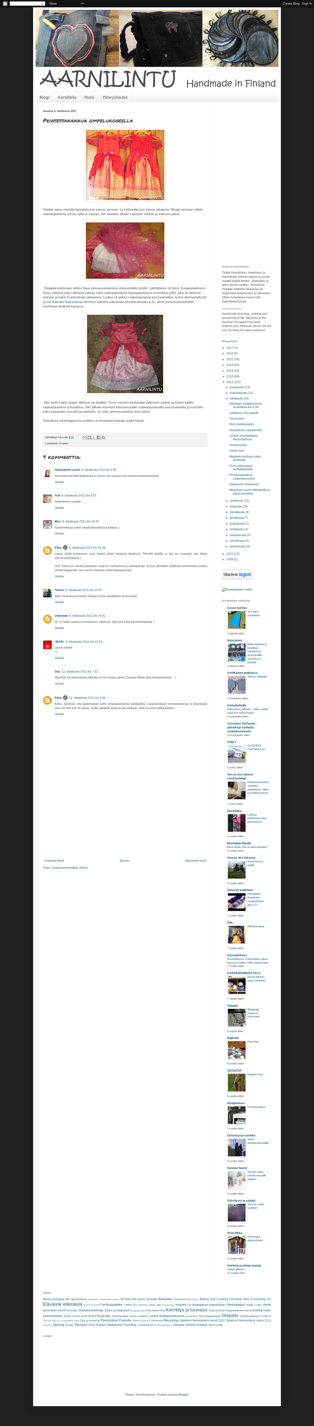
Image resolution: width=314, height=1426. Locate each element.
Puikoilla (125, 1320)
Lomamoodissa (257, 1106)
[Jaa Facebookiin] (98, 437)
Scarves (47, 1325)
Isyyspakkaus (237, 955)
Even (87, 1305)
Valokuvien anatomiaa (244, 484)
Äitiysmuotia (215, 1324)
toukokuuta (237, 523)
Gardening (168, 1305)
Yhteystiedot (115, 97)
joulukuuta (237, 387)
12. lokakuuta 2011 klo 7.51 (80, 671)
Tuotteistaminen (163, 1325)
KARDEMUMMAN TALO (243, 973)
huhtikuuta (237, 529)
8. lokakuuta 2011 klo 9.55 (79, 495)
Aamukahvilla (236, 705)
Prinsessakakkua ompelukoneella (242, 476)
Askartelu (165, 1299)
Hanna (59, 590)
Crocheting (258, 1299)
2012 (230, 376)
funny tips (155, 1304)
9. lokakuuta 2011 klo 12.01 (84, 641)
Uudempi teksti (54, 860)
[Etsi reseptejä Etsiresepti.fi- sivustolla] (237, 589)
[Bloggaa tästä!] (89, 437)
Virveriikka (234, 1233)
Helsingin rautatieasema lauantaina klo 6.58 (245, 405)
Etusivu (125, 860)
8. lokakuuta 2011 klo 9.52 (98, 469)
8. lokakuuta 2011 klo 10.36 (87, 547)
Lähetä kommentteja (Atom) (69, 868)
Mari (58, 521)
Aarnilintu (67, 97)
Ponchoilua (109, 1320)
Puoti (89, 97)
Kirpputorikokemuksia (239, 1310)
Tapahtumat (114, 1325)
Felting (128, 1304)
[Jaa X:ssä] (94, 437)
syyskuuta (237, 500)
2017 (230, 348)
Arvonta (151, 1299)
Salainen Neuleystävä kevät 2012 (202, 1320)
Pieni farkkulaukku (241, 424)
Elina (58, 547)
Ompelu (63, 443)
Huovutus (72, 1310)
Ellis (230, 922)
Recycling (171, 1320)
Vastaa (59, 482)
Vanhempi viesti (195, 860)
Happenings (217, 1304)
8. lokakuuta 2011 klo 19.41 (87, 615)
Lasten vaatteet (138, 1316)
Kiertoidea (234, 811)
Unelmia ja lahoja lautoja (244, 1265)
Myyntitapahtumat (209, 1316)
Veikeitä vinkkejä (196, 1325)
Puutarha (144, 1320)
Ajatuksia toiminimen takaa (103, 1299)
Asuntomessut (182, 1299)
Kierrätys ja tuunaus (187, 1309)
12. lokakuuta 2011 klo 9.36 (87, 698)
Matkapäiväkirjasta (171, 1316)
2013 (230, 371)
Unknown (61, 615)
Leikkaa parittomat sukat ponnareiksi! (257, 818)
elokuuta (236, 506)
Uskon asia (236, 450)
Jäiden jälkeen (235, 1269)
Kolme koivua (72, 1316)
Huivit (61, 1310)
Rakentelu (157, 1320)
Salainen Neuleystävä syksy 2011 (248, 1320)
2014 (230, 365)
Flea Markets (140, 1305)
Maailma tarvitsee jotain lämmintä (245, 458)
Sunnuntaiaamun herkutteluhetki (241, 467)
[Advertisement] (125, 822)
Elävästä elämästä (62, 1304)
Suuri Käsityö (97, 1325)
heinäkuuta (238, 512)
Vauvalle (178, 1325)
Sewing (58, 1325)
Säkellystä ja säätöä (241, 1200)
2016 (230, 353)
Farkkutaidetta (111, 1304)
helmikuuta (237, 541)
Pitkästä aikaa (256, 926)
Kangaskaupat (138, 1310)
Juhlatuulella (238, 445)
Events (95, 1305)
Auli (57, 495)
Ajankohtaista (79, 1299)
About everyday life (56, 1299)
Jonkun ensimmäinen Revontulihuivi (243, 437)
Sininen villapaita (257, 676)
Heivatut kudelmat (240, 890)
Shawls (69, 1324)
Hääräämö (234, 640)
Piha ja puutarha (90, 1320)
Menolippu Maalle (239, 843)
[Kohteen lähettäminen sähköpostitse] (84, 437)
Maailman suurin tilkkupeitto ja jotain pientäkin (249, 491)
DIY (269, 1299)
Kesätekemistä (156, 1310)
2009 (230, 559)
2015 (230, 359)
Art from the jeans (132, 1299)
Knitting (257, 1310)
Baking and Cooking (214, 1299)
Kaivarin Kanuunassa (67, 302)
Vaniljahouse (236, 1103)
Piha (76, 1320)
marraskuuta (238, 393)
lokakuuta (237, 398)
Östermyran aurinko (241, 1135)
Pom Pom (253, 1041)
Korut (92, 1316)
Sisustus (80, 1325)
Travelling (129, 1325)
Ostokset (265, 1316)
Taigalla (232, 1005)
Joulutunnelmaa (90, 1310)
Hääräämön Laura (67, 469)
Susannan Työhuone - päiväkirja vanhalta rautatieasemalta (242, 727)
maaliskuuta (238, 535)
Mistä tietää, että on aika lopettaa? (247, 847)
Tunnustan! (236, 418)
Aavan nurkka (237, 608)
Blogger (183, 1394)
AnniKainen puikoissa (242, 673)
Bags (195, 1299)
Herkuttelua (236, 1304)
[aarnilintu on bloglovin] (237, 578)
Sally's (231, 742)
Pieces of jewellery (62, 1320)
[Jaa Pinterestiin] (103, 437)
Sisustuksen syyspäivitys (245, 430)
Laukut (153, 1316)
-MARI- (59, 641)
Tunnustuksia (145, 1324)
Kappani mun (255, 1074)
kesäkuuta (237, 518)
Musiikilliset (192, 1316)
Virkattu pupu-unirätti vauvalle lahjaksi (257, 1175)
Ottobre (47, 1320)
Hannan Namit (237, 1168)
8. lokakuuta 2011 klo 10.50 (83, 590)
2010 (230, 554)
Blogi (44, 97)
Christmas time (239, 1299)
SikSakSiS (234, 1070)
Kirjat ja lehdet (217, 1310)
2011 (230, 382)
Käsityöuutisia (120, 1316)
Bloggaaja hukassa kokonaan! (254, 1013)
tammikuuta (238, 546)
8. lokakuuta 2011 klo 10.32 (80, 521)
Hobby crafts (254, 1304)
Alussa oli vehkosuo (241, 857)
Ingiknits (233, 1038)
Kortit (84, 1316)
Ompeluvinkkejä (249, 1316)
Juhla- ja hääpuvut (116, 1310)
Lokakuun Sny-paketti (243, 413)
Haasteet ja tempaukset (191, 1304)
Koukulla (103, 1316)
